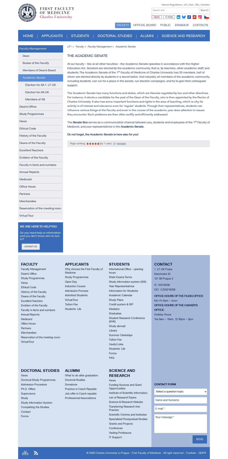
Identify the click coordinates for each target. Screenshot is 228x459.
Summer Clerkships (121, 335)
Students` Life (73, 309)
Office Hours (27, 187)
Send (199, 439)
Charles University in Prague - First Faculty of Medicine (128, 453)
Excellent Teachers (31, 150)
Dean (26, 56)
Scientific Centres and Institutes (128, 415)
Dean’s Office (28, 107)
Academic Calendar (120, 295)
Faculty (123, 25)
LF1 (69, 47)
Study (24, 398)
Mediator (114, 309)
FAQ (111, 358)
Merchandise (27, 201)
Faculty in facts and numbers (37, 165)
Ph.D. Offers (28, 389)
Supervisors (28, 394)
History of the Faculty (32, 136)
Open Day (71, 282)
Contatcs (205, 5)
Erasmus (182, 25)
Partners (24, 194)
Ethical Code (27, 129)
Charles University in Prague (59, 18)
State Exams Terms (120, 277)
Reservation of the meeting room (40, 208)
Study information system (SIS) (127, 282)
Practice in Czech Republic (81, 389)
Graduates (115, 313)
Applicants (52, 36)
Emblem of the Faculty (33, 158)
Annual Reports (29, 172)
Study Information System (36, 403)
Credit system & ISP (121, 304)
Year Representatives (121, 286)
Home (28, 36)
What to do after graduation (81, 375)
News (23, 121)
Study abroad (117, 326)
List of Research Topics (122, 397)
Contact (26, 412)
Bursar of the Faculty (36, 63)
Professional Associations (80, 398)
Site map (25, 453)
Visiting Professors (120, 433)
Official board (144, 25)
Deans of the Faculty (32, 143)
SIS (197, 5)
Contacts (200, 25)
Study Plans (116, 300)
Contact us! (30, 247)
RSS (36, 453)
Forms (113, 353)
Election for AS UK (37, 92)
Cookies (191, 453)
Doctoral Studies (75, 380)
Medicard (25, 179)
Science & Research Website (126, 402)
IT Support (115, 437)
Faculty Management (32, 49)
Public (165, 25)
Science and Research (183, 36)
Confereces (116, 428)
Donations (71, 384)
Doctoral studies (115, 36)
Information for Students (123, 291)
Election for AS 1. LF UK (40, 85)
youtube (194, 17)
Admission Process (76, 291)
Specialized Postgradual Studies (128, 419)
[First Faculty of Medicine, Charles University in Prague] (46, 11)
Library (113, 331)
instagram (200, 17)
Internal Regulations (172, 5)
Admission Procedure (34, 384)
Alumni (147, 36)
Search (205, 10)
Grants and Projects (121, 424)
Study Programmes (31, 114)
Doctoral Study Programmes (38, 380)
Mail (191, 5)
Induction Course (75, 286)
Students (80, 36)
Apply (157, 17)
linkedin (178, 17)
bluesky (184, 17)
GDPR (202, 453)
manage (121, 143)
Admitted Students (76, 295)
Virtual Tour (26, 216)
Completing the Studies (35, 407)
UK (185, 5)
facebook (189, 17)
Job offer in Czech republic (81, 394)
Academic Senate (34, 78)
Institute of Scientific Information (128, 393)
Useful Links (116, 344)
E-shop (169, 17)
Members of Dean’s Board (39, 70)
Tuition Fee (71, 304)
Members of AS (35, 99)
